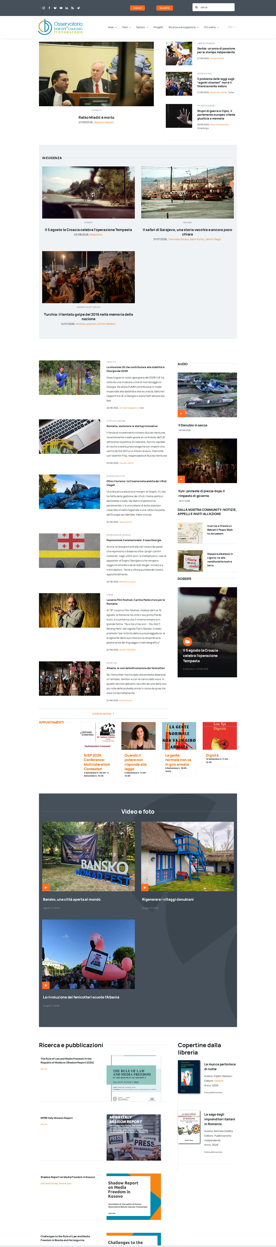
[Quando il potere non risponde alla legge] (138, 736)
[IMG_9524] (69, 361)
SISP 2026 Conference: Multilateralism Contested (97, 762)
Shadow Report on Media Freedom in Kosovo (68, 1177)
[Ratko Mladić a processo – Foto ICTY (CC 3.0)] (96, 43)
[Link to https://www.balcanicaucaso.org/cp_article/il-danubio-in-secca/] (181, 413)
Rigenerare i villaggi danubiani (168, 899)
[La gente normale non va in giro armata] (179, 736)
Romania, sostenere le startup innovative (132, 426)
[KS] (134, 1175)
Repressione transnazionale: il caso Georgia (134, 540)
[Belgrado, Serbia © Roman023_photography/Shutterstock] (179, 43)
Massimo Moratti (104, 122)
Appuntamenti (51, 722)
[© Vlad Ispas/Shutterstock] (69, 420)
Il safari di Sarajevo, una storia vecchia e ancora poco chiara (187, 232)
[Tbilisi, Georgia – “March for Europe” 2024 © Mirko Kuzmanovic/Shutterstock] (179, 73)
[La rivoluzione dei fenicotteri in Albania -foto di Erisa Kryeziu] (88, 921)
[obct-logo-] (60, 17)
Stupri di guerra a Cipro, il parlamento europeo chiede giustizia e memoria (216, 114)
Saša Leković (125, 521)
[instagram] (43, 8)
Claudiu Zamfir (126, 463)
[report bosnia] (134, 1234)
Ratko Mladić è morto (96, 117)
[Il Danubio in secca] (207, 375)
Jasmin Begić (213, 239)
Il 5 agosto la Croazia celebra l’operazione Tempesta (88, 229)
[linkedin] (66, 8)
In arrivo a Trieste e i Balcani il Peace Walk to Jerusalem (220, 529)
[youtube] (61, 8)
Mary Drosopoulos (219, 124)
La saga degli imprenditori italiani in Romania (219, 1119)
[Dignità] (220, 736)
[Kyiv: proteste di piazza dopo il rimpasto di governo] (207, 441)
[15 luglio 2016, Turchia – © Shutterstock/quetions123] (88, 252)
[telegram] (78, 8)
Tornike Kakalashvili (129, 407)
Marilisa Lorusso (127, 581)
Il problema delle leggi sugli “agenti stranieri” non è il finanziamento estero (215, 82)
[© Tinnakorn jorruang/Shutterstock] (179, 105)
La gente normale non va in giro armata (178, 760)
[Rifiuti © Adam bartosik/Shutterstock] (69, 475)
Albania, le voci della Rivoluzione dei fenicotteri (136, 668)
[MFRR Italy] (134, 1115)
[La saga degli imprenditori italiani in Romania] (189, 1111)
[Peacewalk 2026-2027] (190, 523)
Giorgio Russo (217, 58)
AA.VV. (44, 1068)
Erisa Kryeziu (125, 700)
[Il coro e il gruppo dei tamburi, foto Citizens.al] (69, 662)
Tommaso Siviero (178, 239)
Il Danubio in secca (192, 425)
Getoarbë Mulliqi (49, 1183)
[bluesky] (55, 8)
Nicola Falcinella (127, 649)
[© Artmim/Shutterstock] (69, 534)
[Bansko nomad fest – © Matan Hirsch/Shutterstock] (88, 823)
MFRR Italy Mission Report (57, 1118)
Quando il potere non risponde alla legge (136, 762)
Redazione (96, 234)
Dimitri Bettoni (106, 324)
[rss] (72, 8)
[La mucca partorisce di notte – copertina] (189, 1061)
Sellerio (218, 1080)
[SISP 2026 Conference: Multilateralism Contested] (98, 736)
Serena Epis (65, 1183)
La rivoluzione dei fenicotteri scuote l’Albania (81, 997)
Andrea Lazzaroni (86, 324)
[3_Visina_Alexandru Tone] (187, 823)
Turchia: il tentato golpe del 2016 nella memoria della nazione (88, 316)
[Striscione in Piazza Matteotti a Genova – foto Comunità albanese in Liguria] (190, 551)
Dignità (212, 755)
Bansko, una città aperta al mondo (72, 899)
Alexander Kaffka (218, 92)
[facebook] (49, 8)
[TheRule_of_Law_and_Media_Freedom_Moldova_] (134, 1056)
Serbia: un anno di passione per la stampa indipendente (216, 50)
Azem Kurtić (197, 239)
